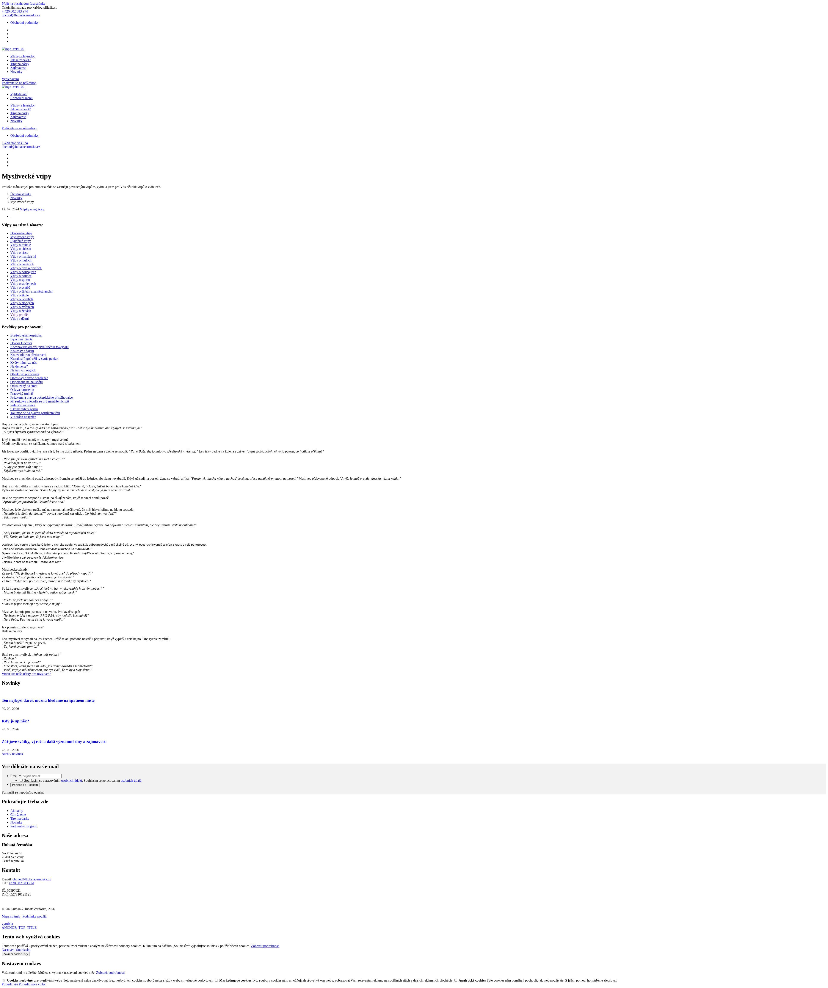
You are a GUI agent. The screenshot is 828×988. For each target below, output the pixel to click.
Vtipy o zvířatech (22, 307)
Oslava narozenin (22, 389)
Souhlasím (23, 950)
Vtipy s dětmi (19, 318)
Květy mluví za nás (23, 362)
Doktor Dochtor (21, 343)
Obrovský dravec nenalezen (29, 378)
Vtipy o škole (19, 295)
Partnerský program (23, 826)
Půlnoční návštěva (22, 405)
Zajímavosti (18, 68)
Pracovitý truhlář (21, 393)
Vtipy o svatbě (20, 287)
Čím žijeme (18, 814)
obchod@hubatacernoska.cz (32, 879)
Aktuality (16, 811)
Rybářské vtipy (20, 241)
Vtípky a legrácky (22, 56)
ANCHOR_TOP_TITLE (19, 927)
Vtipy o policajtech (23, 272)
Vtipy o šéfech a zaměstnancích (31, 291)
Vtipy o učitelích (21, 299)
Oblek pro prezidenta (24, 374)
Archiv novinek (12, 754)
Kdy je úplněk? (15, 721)
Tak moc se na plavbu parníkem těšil (35, 413)
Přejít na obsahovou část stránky (23, 3)
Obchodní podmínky (24, 22)
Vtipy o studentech (23, 283)
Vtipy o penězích (22, 264)
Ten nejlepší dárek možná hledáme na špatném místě (48, 700)
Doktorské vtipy (21, 233)
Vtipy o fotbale (20, 245)
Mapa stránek (11, 916)
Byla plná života (21, 339)
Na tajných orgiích (23, 370)
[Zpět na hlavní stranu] (13, 49)
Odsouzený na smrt (23, 386)
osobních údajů (71, 780)
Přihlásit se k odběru (25, 784)
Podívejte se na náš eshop (19, 83)
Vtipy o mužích (20, 260)
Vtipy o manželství (23, 256)
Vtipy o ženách (20, 311)
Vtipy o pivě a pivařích (26, 268)
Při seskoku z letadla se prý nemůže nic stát (39, 401)
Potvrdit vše (10, 984)
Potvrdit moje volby (32, 984)
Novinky (16, 72)
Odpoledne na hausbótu (26, 382)
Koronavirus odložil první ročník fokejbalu (39, 347)
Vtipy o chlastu (20, 249)
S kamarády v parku (24, 409)
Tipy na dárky (19, 64)
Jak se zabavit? (20, 60)
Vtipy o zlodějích (22, 303)
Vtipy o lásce (19, 252)
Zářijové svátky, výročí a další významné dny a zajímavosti (54, 741)
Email (15, 776)
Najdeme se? (19, 366)
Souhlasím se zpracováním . (113, 780)
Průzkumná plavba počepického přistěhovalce (41, 397)
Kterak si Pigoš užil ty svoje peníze (34, 358)
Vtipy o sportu (20, 280)
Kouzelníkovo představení (28, 355)
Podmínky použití (34, 916)
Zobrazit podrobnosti (265, 946)
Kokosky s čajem (22, 351)
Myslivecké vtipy (22, 237)
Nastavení (9, 950)
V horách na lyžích (23, 417)
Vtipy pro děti (19, 314)
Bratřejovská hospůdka (26, 335)
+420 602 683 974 (21, 883)
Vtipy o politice (20, 276)
